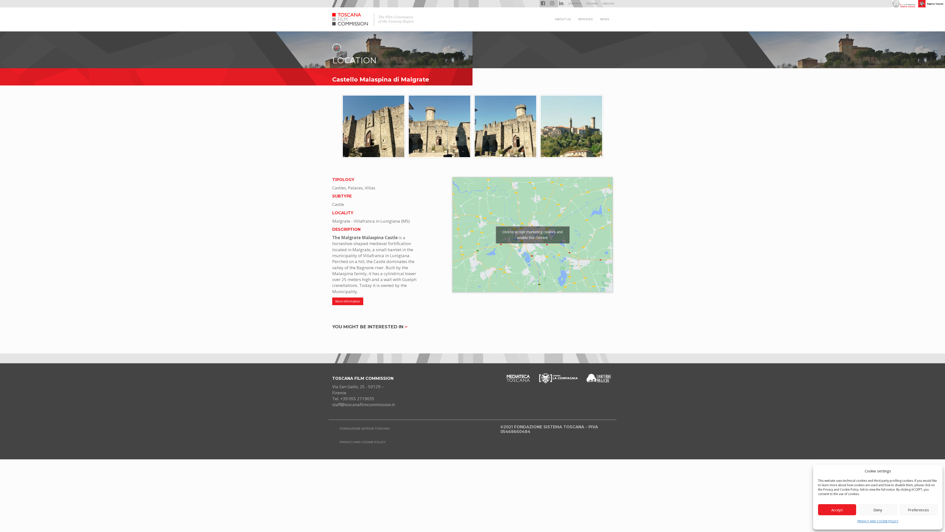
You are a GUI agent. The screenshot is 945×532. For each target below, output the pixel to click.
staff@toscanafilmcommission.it (363, 404)
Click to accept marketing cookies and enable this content (532, 235)
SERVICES (585, 19)
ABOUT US (563, 19)
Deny (877, 509)
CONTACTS (574, 3)
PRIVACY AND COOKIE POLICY (877, 521)
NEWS (604, 19)
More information (347, 301)
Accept (837, 509)
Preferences (918, 509)
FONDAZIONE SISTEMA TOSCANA (365, 428)
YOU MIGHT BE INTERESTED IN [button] (368, 327)
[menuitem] (592, 3)
